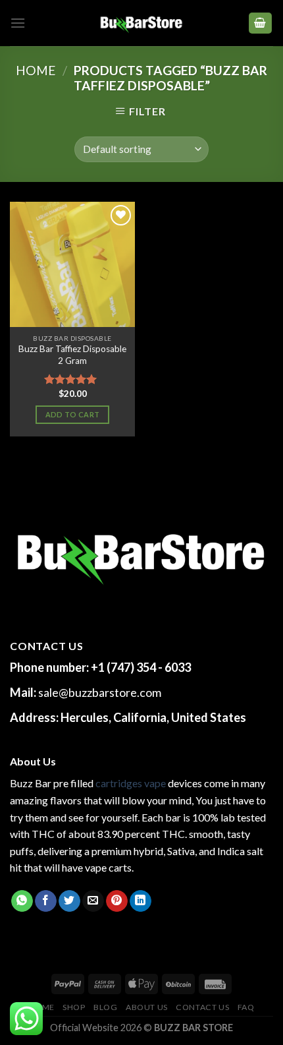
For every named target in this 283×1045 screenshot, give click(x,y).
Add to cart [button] (72, 414)
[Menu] (18, 23)
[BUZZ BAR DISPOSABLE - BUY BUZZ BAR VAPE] (142, 23)
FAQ (246, 1007)
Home (36, 70)
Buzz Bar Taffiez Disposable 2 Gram (72, 354)
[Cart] (260, 23)
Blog (105, 1007)
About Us (147, 1007)
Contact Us (202, 1007)
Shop (74, 1007)
